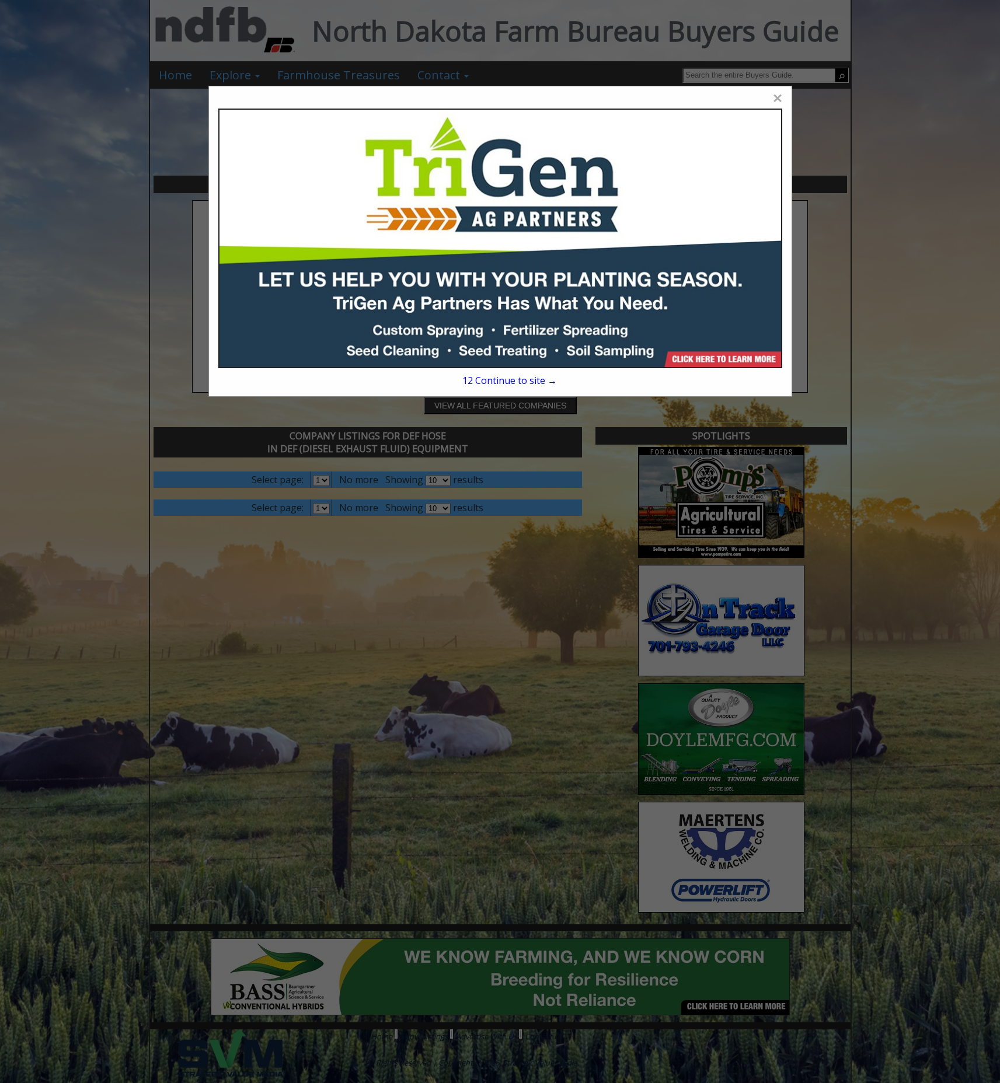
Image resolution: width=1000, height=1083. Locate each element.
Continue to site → (509, 380)
